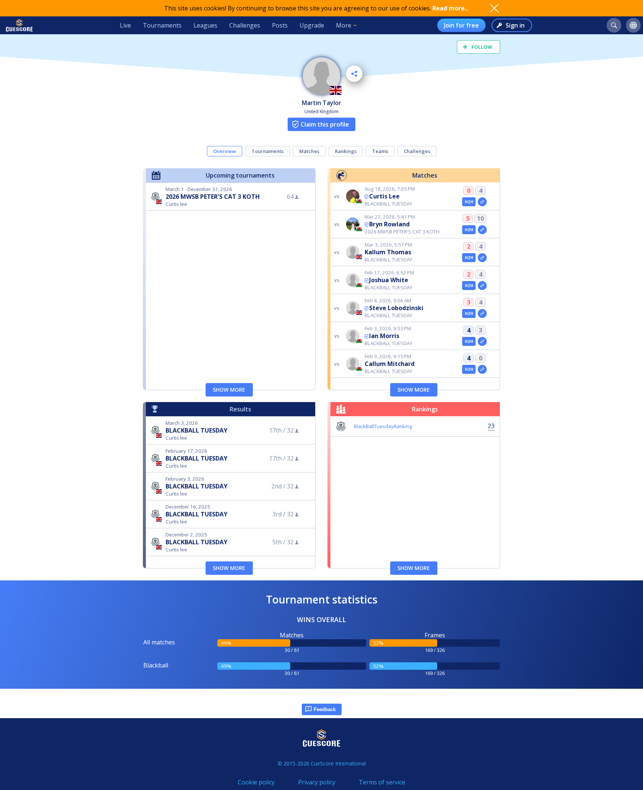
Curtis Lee (384, 196)
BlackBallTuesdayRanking (383, 426)
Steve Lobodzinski (396, 308)
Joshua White (388, 280)
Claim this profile (325, 124)
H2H (469, 201)
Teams (380, 151)
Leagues (205, 25)
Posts (280, 25)
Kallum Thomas (388, 252)
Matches (309, 151)
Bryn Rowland (389, 224)
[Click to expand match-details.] (482, 201)
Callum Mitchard (390, 364)
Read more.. (450, 8)
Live (125, 25)
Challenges (244, 25)
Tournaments (162, 25)
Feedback (325, 709)
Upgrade (312, 25)
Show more (229, 389)
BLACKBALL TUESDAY (196, 430)
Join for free (461, 25)
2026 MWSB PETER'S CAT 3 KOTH (213, 196)
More (343, 25)
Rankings (345, 151)
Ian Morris (384, 336)
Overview (224, 151)
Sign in (515, 25)
